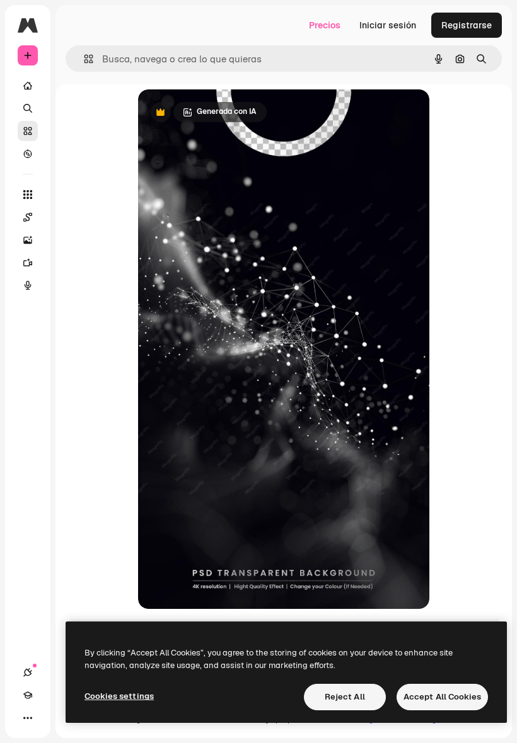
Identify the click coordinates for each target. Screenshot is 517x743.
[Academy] (28, 695)
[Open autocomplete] (83, 59)
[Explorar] (28, 154)
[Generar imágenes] (28, 240)
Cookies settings (119, 696)
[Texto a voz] (28, 285)
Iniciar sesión (387, 25)
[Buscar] (28, 108)
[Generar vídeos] (28, 262)
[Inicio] (28, 86)
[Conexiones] (28, 672)
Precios (324, 25)
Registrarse (466, 25)
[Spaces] (28, 217)
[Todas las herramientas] (28, 194)
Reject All (345, 696)
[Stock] (28, 131)
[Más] (28, 718)
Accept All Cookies (442, 696)
